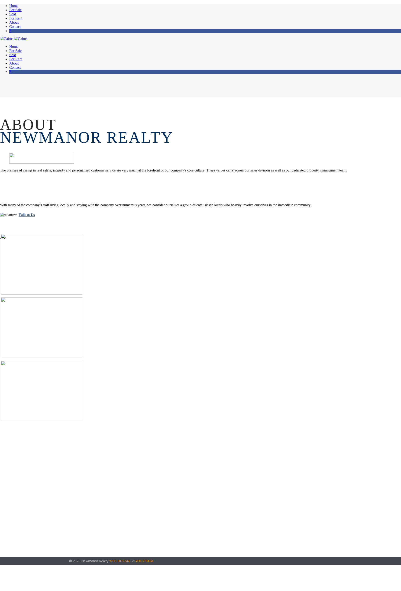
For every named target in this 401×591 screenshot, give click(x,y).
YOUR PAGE (145, 561)
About (14, 22)
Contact (15, 27)
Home (13, 6)
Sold (12, 14)
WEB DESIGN (119, 561)
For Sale (15, 10)
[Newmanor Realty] (13, 39)
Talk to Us (27, 215)
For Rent (15, 18)
